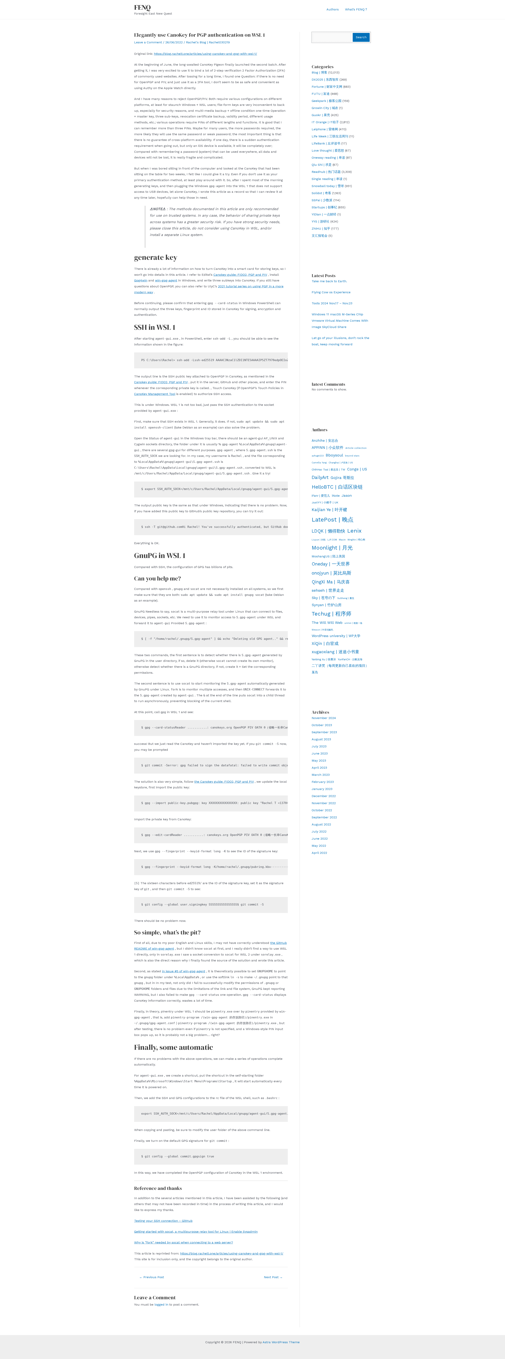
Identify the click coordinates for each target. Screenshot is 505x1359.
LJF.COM (332, 539)
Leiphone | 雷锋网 (325, 129)
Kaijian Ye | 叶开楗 (329, 509)
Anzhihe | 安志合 (325, 440)
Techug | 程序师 (331, 614)
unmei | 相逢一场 (353, 623)
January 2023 (322, 789)
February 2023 (323, 782)
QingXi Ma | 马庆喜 (331, 581)
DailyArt (320, 477)
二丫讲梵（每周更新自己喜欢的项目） (340, 666)
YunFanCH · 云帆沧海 (350, 659)
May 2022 (319, 846)
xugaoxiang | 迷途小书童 (335, 651)
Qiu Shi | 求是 (322, 165)
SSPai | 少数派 (322, 200)
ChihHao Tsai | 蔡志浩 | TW (328, 469)
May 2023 (319, 760)
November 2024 (324, 718)
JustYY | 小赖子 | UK (325, 502)
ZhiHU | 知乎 (321, 228)
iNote (336, 495)
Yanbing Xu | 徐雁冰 (324, 659)
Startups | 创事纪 (324, 207)
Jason (347, 495)
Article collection (356, 447)
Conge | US (357, 469)
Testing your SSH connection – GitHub (163, 1221)
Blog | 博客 (319, 72)
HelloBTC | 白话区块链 (337, 487)
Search (361, 37)
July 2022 (319, 831)
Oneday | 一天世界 (331, 563)
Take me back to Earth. (329, 281)
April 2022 (319, 853)
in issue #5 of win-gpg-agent (183, 971)
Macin (342, 539)
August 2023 (321, 739)
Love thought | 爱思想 (328, 150)
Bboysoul (334, 455)
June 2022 (320, 838)
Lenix (354, 530)
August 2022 (321, 824)
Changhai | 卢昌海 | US (341, 462)
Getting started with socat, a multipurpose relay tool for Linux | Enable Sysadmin (196, 1231)
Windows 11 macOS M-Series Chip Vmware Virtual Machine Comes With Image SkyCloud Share (340, 320)
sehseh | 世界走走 (328, 590)
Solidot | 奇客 (321, 193)
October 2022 (322, 810)
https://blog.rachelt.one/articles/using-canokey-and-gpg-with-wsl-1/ (205, 54)
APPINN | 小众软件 (327, 447)
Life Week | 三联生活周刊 (330, 136)
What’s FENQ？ (356, 9)
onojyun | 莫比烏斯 (331, 573)
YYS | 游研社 (320, 221)
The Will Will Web (327, 622)
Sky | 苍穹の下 (323, 598)
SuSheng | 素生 (345, 598)
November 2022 (324, 803)
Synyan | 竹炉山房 (326, 605)
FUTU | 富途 (321, 94)
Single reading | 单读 (327, 179)
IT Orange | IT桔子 (325, 122)
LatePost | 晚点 (333, 519)
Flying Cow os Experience (331, 292)
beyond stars (352, 456)
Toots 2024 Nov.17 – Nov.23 (332, 303)
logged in (161, 1304)
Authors (332, 9)
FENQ (142, 7)
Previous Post (151, 1277)
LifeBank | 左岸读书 (326, 143)
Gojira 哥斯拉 (342, 477)
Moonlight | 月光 (332, 548)
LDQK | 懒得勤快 (328, 531)
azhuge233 (318, 455)
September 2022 (324, 817)
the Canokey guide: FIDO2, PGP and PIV (224, 781)
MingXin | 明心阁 (356, 539)
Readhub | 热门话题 (326, 172)
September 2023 (324, 732)
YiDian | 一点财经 (324, 214)
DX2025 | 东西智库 (325, 79)
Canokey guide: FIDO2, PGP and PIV (240, 275)
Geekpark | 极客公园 (326, 101)
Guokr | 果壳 (321, 115)
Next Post (273, 1277)
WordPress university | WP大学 (336, 636)
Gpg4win (140, 280)
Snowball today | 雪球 (328, 186)
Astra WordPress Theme (281, 1342)
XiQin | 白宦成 (325, 643)
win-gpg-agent (166, 280)
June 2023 (320, 753)
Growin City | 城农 (325, 108)
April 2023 (319, 767)
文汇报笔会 (319, 236)
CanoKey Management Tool (154, 394)
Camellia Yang (319, 462)
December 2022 (324, 796)
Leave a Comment (148, 42)
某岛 (315, 672)
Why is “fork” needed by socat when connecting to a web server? (183, 1242)
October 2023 (322, 725)
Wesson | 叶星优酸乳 (322, 630)
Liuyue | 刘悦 (318, 539)
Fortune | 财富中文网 (327, 86)
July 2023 (319, 746)
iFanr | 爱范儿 (321, 495)
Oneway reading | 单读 (328, 157)
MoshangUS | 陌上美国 (328, 556)
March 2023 (321, 775)
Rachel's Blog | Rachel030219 (208, 42)
